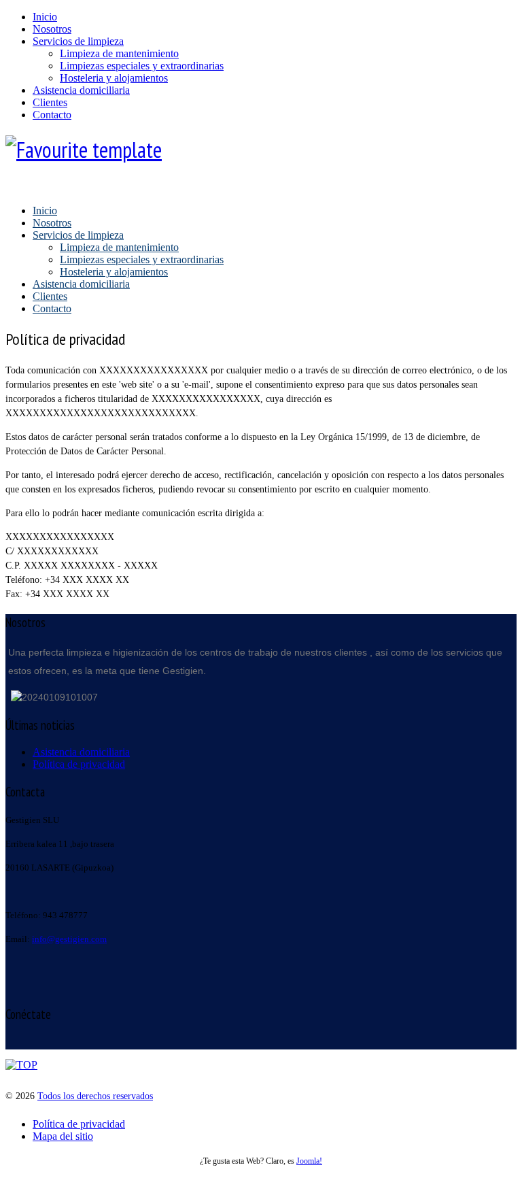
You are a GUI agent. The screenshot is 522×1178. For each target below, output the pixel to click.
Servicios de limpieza (78, 41)
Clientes (50, 102)
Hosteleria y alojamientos (114, 78)
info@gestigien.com (69, 939)
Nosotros (52, 29)
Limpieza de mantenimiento (119, 53)
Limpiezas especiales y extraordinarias (142, 65)
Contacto (52, 114)
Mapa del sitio (63, 1136)
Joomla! (309, 1161)
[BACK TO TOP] (21, 1065)
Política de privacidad (79, 1124)
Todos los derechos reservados (95, 1096)
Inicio (45, 16)
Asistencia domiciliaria (81, 90)
